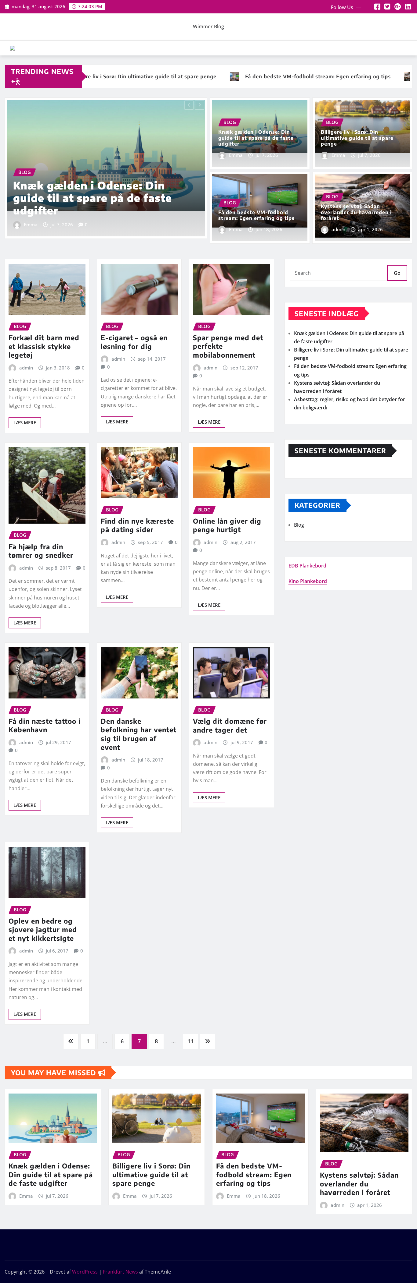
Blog (299, 524)
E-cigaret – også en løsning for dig (134, 342)
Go (397, 273)
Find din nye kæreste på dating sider (137, 525)
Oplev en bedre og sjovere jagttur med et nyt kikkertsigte (43, 929)
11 (190, 1041)
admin (338, 229)
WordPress (85, 1271)
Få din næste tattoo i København (45, 725)
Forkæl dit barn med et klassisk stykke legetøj (44, 346)
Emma (31, 224)
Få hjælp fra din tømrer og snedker (41, 551)
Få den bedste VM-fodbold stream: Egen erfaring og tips (256, 215)
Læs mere (24, 422)
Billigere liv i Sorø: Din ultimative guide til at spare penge (90, 198)
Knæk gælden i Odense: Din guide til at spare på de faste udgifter (256, 138)
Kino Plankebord (307, 581)
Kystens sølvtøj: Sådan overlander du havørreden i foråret (356, 212)
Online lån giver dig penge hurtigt (227, 525)
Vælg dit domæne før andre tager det (230, 725)
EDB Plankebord (307, 565)
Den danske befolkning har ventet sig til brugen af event (138, 734)
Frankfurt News (120, 1271)
